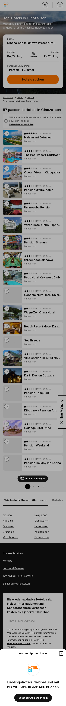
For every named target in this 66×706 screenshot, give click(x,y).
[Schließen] (61, 653)
